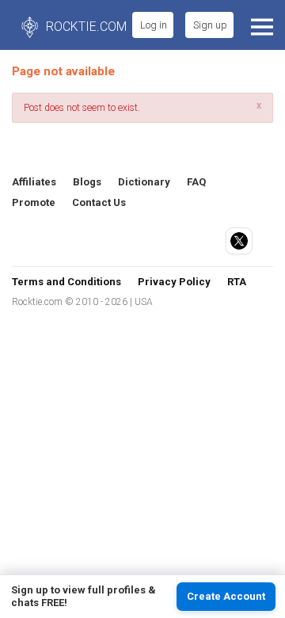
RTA (236, 282)
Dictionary (144, 182)
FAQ (196, 182)
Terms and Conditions (66, 282)
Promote (33, 202)
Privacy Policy (174, 282)
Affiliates (34, 182)
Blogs (87, 182)
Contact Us (99, 202)
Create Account (226, 596)
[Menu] (260, 25)
